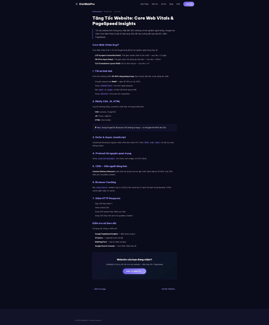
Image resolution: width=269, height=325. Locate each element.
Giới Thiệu (144, 4)
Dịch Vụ (155, 4)
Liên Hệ (189, 4)
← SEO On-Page (99, 289)
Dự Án (163, 4)
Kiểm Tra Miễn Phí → (134, 271)
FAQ (178, 4)
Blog (171, 4)
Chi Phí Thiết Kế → (169, 289)
